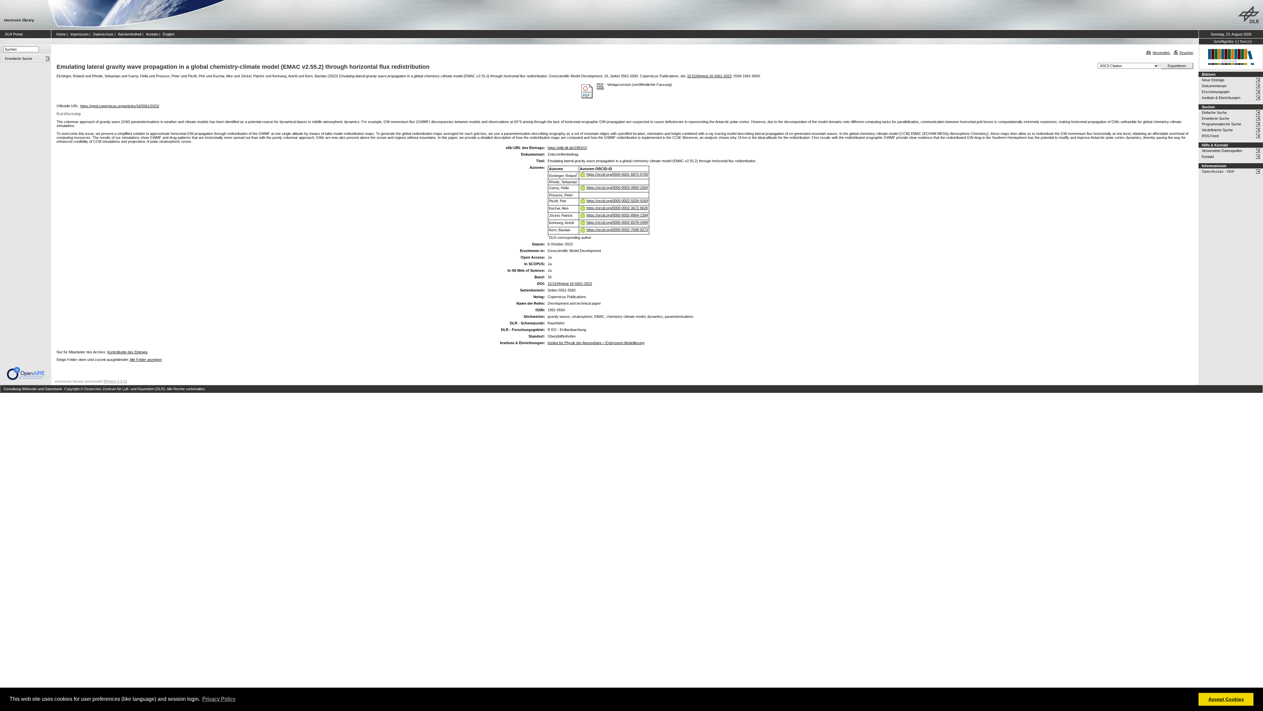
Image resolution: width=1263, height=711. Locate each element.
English (168, 34)
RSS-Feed (1210, 136)
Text (1243, 41)
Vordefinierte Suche (1217, 130)
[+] (1249, 41)
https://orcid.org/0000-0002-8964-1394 (617, 215)
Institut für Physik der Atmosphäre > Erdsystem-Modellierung (596, 343)
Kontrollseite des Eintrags (127, 352)
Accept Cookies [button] (1226, 699)
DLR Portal (13, 34)
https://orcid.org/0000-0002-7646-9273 (617, 230)
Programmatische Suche (1221, 124)
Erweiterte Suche (1215, 118)
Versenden (1161, 53)
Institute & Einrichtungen (1221, 98)
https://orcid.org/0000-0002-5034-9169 (617, 201)
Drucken (1186, 53)
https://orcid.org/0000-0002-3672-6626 (617, 208)
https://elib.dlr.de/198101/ (567, 148)
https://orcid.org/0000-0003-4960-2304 (617, 188)
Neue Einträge (1213, 80)
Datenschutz (103, 34)
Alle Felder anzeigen (146, 360)
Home (61, 34)
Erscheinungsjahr (1216, 92)
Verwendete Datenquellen (1222, 151)
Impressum (79, 34)
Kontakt (152, 34)
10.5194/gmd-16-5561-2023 (709, 76)
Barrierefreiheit (129, 34)
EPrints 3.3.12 (115, 381)
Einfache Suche (1214, 112)
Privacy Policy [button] (218, 699)
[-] (1237, 41)
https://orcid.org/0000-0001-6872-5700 (617, 174)
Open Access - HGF (1218, 171)
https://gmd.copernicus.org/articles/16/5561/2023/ (119, 106)
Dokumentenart (1214, 86)
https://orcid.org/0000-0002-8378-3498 (617, 222)
